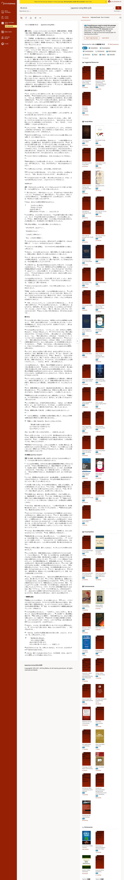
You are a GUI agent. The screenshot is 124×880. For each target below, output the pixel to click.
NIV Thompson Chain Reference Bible (87, 331)
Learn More (105, 38)
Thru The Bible (100, 767)
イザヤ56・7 (43, 259)
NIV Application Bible (100, 186)
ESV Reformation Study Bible (87, 163)
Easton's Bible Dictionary (86, 870)
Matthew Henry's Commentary (87, 722)
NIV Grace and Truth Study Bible (87, 260)
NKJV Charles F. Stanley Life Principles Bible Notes (100, 356)
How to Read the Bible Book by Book (87, 699)
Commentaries (89, 586)
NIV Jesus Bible (100, 260)
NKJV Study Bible (100, 450)
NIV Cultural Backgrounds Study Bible (87, 237)
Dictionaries (88, 827)
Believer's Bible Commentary (86, 628)
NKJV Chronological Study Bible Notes (87, 380)
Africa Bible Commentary (85, 605)
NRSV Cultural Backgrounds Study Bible (87, 497)
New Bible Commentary (99, 722)
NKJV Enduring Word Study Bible (100, 380)
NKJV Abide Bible (87, 353)
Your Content (105, 17)
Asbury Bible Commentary (99, 605)
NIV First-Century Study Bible (100, 236)
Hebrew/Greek (95, 17)
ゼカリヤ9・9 (54, 211)
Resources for (93, 44)
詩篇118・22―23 (58, 432)
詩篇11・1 (56, 644)
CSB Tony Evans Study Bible (86, 141)
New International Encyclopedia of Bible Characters (87, 574)
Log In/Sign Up (116, 2)
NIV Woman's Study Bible (99, 330)
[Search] (118, 8)
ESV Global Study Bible (100, 141)
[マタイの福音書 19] (20, 341)
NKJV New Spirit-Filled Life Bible (87, 451)
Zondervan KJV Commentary (86, 816)
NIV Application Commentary (86, 745)
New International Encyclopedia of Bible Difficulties (101, 574)
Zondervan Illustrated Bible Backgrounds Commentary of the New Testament (101, 791)
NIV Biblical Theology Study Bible (86, 213)
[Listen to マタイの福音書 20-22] (40, 17)
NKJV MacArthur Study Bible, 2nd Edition (87, 428)
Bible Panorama (100, 628)
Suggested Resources (91, 62)
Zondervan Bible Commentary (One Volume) (87, 789)
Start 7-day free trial (92, 38)
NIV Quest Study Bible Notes (87, 283)
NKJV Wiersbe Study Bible (86, 474)
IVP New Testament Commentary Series (101, 700)
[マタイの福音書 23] (77, 341)
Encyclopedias (89, 532)
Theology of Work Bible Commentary (87, 767)
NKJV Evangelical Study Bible (87, 402)
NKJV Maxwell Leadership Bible (100, 427)
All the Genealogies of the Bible (87, 551)
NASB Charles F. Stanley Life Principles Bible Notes (86, 188)
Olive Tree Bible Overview (100, 745)
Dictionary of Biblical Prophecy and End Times (100, 847)
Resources (85, 17)
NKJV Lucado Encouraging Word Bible (101, 403)
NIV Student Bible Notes (87, 305)
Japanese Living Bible (32, 665)
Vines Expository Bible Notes (86, 520)
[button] (114, 2)
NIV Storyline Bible (101, 282)
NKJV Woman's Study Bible (100, 474)
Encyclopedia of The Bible (100, 551)
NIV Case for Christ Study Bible (101, 212)
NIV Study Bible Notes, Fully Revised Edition (86, 82)
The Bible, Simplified (85, 651)
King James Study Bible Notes (100, 163)
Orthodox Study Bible (100, 496)
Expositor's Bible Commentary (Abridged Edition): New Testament (101, 83)
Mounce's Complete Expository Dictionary (85, 109)
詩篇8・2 (31, 282)
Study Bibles (88, 121)
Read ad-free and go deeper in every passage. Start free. (63, 2)
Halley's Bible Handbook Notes (100, 673)
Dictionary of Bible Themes (87, 846)
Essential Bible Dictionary (100, 870)
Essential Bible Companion (100, 651)
